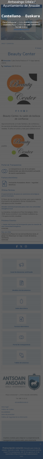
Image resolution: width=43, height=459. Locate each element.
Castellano (11, 15)
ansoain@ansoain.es (21, 29)
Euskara (32, 15)
